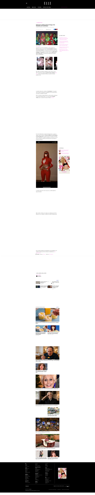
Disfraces (44, 254)
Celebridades (39, 22)
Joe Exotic (52, 97)
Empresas (36, 474)
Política (36, 481)
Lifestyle (36, 471)
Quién (26, 467)
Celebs (39, 7)
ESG (35, 478)
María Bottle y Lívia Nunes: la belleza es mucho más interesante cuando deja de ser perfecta (63, 38)
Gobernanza (47, 479)
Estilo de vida (47, 7)
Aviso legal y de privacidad (52, 489)
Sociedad (46, 466)
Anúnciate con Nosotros (65, 489)
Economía (36, 475)
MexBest (26, 474)
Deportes (36, 463)
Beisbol (36, 468)
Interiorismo (47, 471)
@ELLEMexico (39, 276)
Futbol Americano (37, 469)
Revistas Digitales (64, 7)
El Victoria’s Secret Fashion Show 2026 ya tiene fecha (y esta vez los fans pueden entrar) (63, 42)
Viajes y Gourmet (27, 472)
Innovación (47, 481)
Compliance (59, 489)
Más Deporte (37, 470)
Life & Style (26, 480)
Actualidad (46, 473)
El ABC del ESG (47, 482)
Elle (25, 463)
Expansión (36, 473)
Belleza (34, 7)
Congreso (46, 463)
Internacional (37, 476)
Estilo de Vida (27, 478)
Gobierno (36, 482)
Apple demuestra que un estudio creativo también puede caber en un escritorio (64, 50)
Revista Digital (64, 171)
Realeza (26, 469)
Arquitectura (47, 470)
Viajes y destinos (27, 476)
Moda (28, 7)
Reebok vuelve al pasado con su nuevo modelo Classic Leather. (65, 153)
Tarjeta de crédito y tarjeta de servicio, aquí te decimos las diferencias (65, 151)
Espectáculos (27, 468)
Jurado (26, 479)
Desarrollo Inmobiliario (48, 469)
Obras (46, 467)
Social (46, 478)
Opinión (46, 465)
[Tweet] (55, 29)
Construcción (47, 468)
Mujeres (36, 479)
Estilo (26, 481)
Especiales (46, 475)
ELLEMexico (65, 486)
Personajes (26, 477)
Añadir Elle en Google (49, 29)
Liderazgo (46, 474)
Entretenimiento (27, 482)
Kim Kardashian (51, 254)
